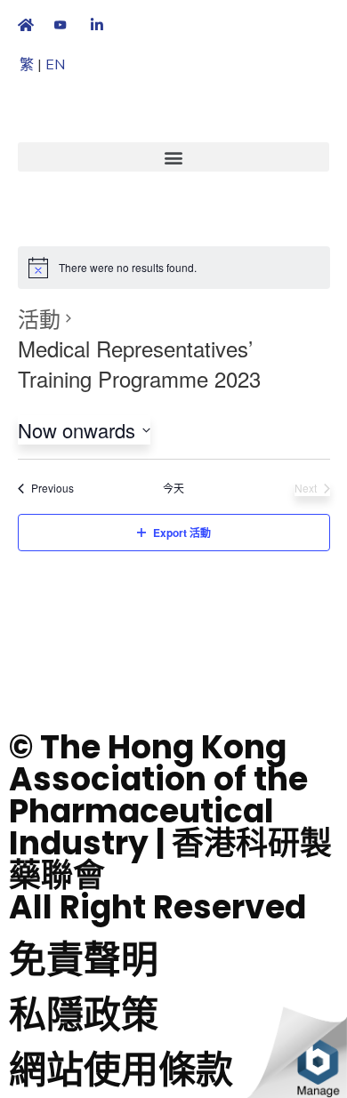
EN (55, 65)
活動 (39, 318)
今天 (173, 488)
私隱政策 (83, 1015)
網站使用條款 (121, 1070)
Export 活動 (182, 533)
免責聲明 (83, 960)
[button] (173, 157)
